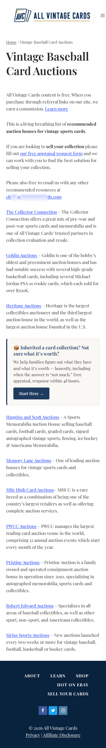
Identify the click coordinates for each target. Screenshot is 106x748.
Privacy (33, 735)
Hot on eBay (73, 684)
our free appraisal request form (51, 153)
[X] (53, 710)
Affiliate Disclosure (62, 735)
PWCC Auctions (21, 526)
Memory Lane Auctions (28, 460)
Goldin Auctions (21, 255)
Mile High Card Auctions (30, 490)
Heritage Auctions (23, 305)
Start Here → (31, 393)
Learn (58, 675)
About (32, 675)
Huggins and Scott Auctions (32, 417)
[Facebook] (43, 710)
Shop (82, 675)
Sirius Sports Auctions (27, 635)
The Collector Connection (31, 212)
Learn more (56, 108)
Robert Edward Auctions (30, 605)
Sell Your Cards (68, 693)
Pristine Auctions (23, 562)
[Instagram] (63, 710)
